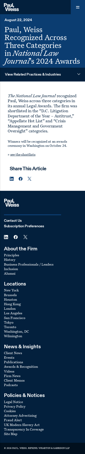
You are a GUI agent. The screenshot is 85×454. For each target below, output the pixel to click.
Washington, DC (16, 331)
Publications (13, 362)
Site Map (10, 434)
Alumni (9, 273)
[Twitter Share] (29, 179)
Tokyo (8, 322)
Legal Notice (13, 402)
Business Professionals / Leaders (29, 264)
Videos (9, 371)
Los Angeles (13, 313)
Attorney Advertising (20, 415)
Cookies (10, 411)
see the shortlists (23, 154)
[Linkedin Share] (12, 179)
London (10, 308)
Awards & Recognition (21, 366)
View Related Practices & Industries (33, 74)
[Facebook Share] (21, 179)
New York (11, 290)
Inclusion (11, 269)
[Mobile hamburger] (78, 7)
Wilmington (13, 336)
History (9, 259)
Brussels (10, 295)
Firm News (12, 375)
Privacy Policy (15, 406)
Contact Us (13, 221)
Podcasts (11, 385)
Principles (11, 255)
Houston (10, 299)
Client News (13, 353)
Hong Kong (12, 304)
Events (9, 357)
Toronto (10, 327)
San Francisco (14, 317)
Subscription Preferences (24, 226)
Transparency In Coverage (24, 429)
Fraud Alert (13, 420)
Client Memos (14, 380)
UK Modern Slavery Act (22, 424)
